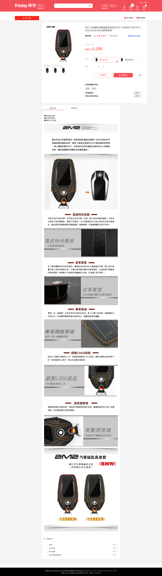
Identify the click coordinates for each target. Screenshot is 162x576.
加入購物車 (123, 75)
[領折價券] (141, 18)
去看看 (136, 93)
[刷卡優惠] (128, 18)
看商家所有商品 (134, 36)
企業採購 (104, 6)
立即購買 (102, 75)
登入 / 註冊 (143, 2)
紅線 (87, 88)
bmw (94, 88)
